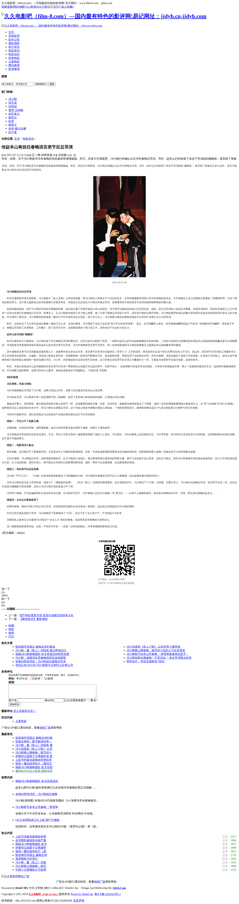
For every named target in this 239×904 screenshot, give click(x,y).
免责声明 (78, 900)
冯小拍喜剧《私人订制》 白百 (33, 748)
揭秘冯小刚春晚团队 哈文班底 (33, 767)
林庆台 (12, 117)
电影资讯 (28, 138)
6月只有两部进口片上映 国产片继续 (37, 819)
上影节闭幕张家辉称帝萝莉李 (33, 759)
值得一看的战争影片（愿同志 (33, 763)
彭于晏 (12, 132)
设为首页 (53, 6)
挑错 (11, 629)
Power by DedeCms (82, 894)
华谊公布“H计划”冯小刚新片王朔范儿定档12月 (44, 665)
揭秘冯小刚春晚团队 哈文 (31, 843)
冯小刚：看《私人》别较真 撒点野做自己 (40, 650)
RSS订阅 (41, 6)
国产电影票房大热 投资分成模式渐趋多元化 (46, 615)
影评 (11, 121)
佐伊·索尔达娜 (17, 128)
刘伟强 (12, 106)
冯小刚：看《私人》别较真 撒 (33, 745)
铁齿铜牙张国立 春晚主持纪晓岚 (35, 646)
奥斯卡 (12, 124)
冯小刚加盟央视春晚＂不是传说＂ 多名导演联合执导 (159, 657)
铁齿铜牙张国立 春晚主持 (31, 855)
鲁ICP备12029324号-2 (107, 894)
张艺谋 (12, 102)
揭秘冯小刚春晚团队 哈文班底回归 (36, 781)
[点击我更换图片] (75, 700)
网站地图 (18, 6)
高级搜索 (7, 6)
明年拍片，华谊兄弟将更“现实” (145, 661)
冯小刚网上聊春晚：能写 (30, 866)
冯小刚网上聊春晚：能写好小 (33, 752)
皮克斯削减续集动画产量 (30, 840)
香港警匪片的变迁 (26, 858)
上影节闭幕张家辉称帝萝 (30, 836)
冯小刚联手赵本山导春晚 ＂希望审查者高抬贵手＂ (157, 654)
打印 (11, 636)
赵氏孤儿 (14, 113)
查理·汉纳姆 (15, 110)
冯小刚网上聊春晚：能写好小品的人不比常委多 (155, 650)
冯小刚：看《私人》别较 (30, 862)
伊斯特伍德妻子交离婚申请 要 (33, 756)
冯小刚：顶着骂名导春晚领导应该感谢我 (40, 657)
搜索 (52, 84)
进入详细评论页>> (24, 710)
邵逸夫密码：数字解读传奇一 (33, 741)
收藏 (11, 625)
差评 (50, 678)
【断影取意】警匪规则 (34, 619)
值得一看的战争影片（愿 (30, 851)
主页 (17, 138)
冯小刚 (12, 99)
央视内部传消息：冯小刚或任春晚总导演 (40, 661)
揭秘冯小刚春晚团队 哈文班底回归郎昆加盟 (42, 654)
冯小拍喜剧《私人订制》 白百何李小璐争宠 (153, 646)
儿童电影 (21, 721)
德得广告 (45, 727)
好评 (37, 678)
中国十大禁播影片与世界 (30, 869)
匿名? (94, 700)
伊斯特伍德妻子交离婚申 (30, 847)
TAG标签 (30, 6)
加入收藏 (67, 6)
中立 (25, 678)
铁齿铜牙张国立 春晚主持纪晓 (33, 737)
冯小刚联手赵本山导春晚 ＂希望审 (36, 807)
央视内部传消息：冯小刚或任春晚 (36, 794)
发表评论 (14, 704)
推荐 (11, 632)
